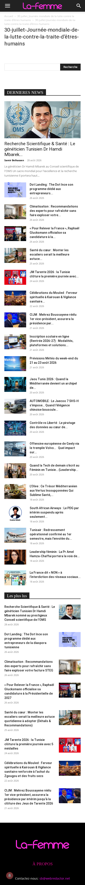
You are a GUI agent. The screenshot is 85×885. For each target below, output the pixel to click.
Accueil (8, 16)
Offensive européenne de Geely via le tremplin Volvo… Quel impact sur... (54, 448)
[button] (7, 6)
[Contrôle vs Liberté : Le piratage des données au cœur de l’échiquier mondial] (15, 428)
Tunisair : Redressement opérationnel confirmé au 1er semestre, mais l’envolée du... (51, 534)
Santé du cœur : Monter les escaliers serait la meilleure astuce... (49, 254)
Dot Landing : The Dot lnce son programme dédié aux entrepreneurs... (51, 189)
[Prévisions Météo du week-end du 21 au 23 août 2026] (15, 363)
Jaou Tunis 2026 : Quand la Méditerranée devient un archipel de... (53, 383)
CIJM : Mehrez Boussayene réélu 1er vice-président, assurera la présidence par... (53, 319)
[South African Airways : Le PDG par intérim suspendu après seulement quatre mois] (15, 513)
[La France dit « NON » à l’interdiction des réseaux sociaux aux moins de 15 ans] (15, 577)
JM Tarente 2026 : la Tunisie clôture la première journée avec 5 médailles (28, 744)
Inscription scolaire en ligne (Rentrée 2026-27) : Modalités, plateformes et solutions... (51, 341)
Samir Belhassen (14, 160)
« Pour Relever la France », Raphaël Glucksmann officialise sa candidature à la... (54, 233)
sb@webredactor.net (54, 878)
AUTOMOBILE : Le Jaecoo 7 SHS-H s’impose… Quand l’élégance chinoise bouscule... (54, 405)
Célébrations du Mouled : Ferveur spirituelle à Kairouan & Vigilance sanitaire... (53, 297)
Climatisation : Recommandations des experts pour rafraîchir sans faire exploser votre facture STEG (28, 666)
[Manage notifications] (9, 875)
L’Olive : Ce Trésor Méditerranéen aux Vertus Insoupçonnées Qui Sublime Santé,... (53, 490)
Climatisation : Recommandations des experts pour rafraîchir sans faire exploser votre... (54, 211)
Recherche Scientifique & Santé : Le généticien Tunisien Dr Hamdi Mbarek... (39, 149)
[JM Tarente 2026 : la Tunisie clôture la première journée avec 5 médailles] (15, 277)
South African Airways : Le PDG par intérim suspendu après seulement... (54, 512)
